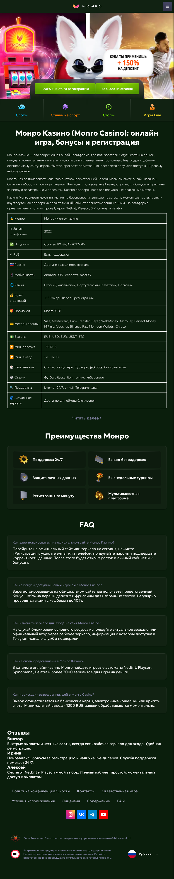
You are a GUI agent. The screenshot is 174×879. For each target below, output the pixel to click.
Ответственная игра (120, 791)
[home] (87, 6)
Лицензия (71, 801)
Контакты (85, 791)
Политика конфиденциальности (41, 791)
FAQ (121, 801)
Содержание (98, 801)
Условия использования (33, 801)
